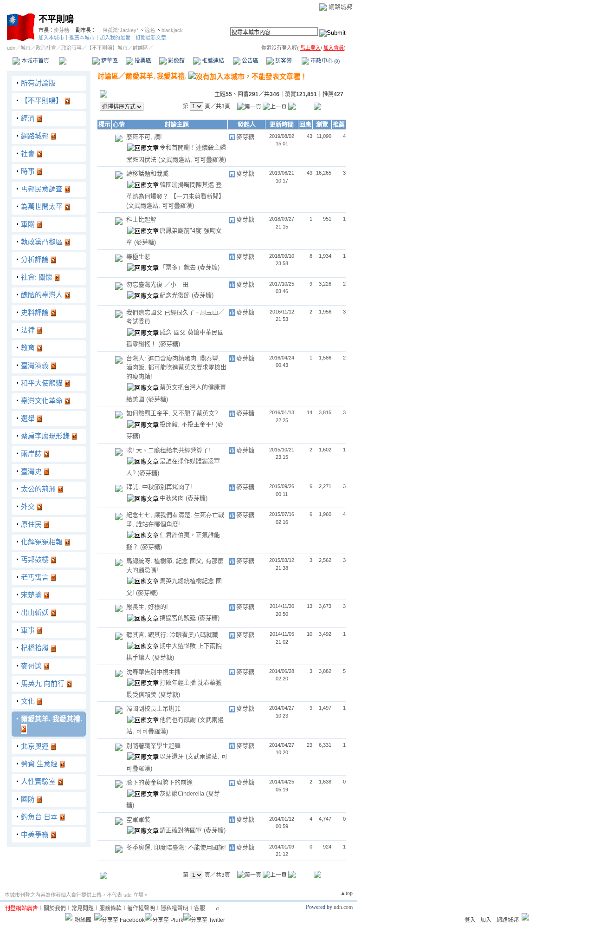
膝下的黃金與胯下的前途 (159, 782)
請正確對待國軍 (182, 830)
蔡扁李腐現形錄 (45, 436)
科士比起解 (141, 219)
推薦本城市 (82, 37)
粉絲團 (83, 920)
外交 (28, 506)
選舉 (28, 418)
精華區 (109, 61)
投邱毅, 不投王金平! (187, 424)
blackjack (172, 30)
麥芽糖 (61, 30)
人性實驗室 (38, 781)
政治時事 (71, 48)
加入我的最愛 (115, 37)
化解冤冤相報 (42, 542)
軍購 (28, 224)
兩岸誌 (31, 453)
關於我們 (55, 908)
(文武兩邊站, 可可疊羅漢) (192, 159)
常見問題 (82, 908)
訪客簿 (283, 61)
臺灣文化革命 (42, 401)
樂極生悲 (138, 256)
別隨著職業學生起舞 (153, 745)
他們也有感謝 (179, 719)
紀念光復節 (176, 295)
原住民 (31, 524)
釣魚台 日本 (39, 817)
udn (11, 48)
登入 (470, 920)
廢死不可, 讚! (144, 136)
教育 (28, 348)
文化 (28, 701)
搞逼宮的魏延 (179, 617)
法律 (28, 330)
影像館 (176, 61)
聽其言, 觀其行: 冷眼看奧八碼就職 (172, 634)
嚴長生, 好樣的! (147, 606)
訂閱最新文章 (151, 37)
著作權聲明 (141, 908)
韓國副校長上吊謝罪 (153, 708)
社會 (28, 153)
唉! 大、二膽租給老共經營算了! (168, 450)
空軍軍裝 (138, 819)
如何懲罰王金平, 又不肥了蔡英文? (172, 413)
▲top (346, 893)
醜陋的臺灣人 (42, 295)
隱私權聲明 (174, 908)
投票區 (142, 61)
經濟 (28, 118)
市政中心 (324, 61)
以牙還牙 (173, 756)
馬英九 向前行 (43, 683)
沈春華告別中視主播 (153, 671)
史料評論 (35, 312)
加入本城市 (51, 37)
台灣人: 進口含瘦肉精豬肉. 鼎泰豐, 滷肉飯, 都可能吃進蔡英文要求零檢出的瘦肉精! (176, 367)
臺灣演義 (35, 365)
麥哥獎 (31, 666)
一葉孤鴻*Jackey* (117, 30)
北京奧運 (35, 746)
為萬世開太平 (42, 206)
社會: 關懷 (36, 277)
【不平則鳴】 (42, 100)
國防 (28, 799)
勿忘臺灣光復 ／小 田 (157, 284)
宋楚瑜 (31, 595)
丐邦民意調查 (42, 189)
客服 (199, 908)
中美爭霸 (35, 834)
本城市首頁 (34, 61)
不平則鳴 (56, 19)
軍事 (28, 630)
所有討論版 (38, 83)
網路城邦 (341, 6)
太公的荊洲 (38, 489)
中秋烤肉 (173, 498)
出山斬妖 (35, 612)
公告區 (249, 61)
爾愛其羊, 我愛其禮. (51, 719)
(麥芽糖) (145, 242)
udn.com (343, 907)
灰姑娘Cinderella (183, 793)
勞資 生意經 (39, 764)
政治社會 (46, 48)
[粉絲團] (68, 916)
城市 (25, 48)
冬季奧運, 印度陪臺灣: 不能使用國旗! (176, 847)
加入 (485, 920)
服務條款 (110, 908)
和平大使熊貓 (42, 383)
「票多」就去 (179, 267)
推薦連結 (212, 61)
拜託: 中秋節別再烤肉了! (159, 486)
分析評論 (35, 259)
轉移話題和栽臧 (147, 173)
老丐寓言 (35, 577)
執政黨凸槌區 (42, 242)
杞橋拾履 (35, 648)
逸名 (150, 30)
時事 (28, 171)
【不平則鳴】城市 (107, 48)
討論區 (75, 61)
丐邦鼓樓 (35, 559)
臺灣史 (31, 471)
